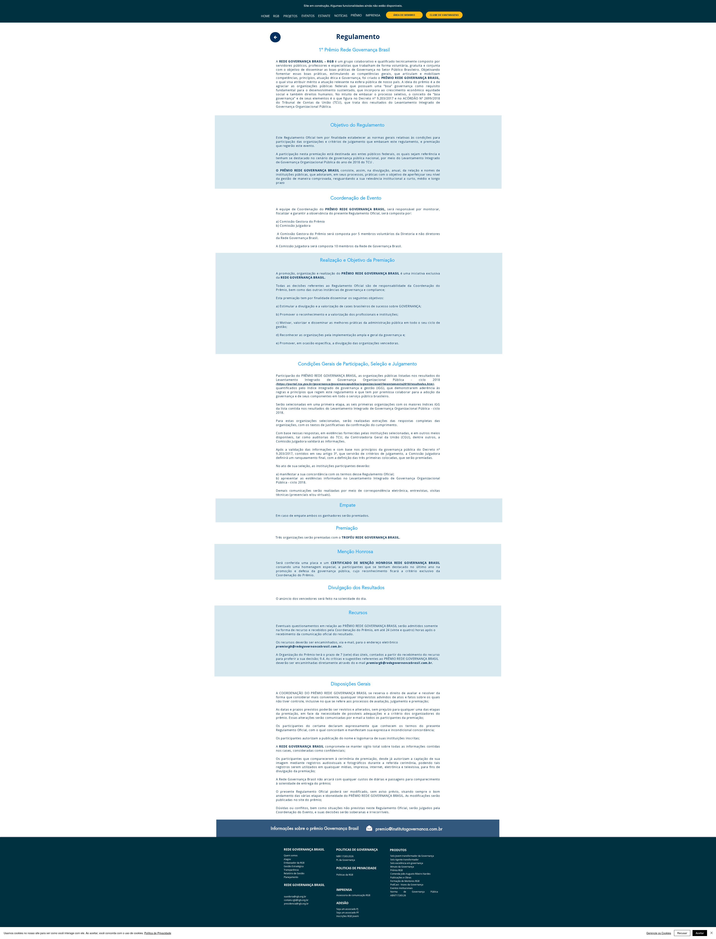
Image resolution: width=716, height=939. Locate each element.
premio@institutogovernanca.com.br (409, 829)
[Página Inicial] (275, 37)
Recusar (682, 933)
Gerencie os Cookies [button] (658, 933)
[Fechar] (711, 933)
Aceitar (700, 933)
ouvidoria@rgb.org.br (295, 896)
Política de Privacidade (157, 933)
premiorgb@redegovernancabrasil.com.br (309, 646)
